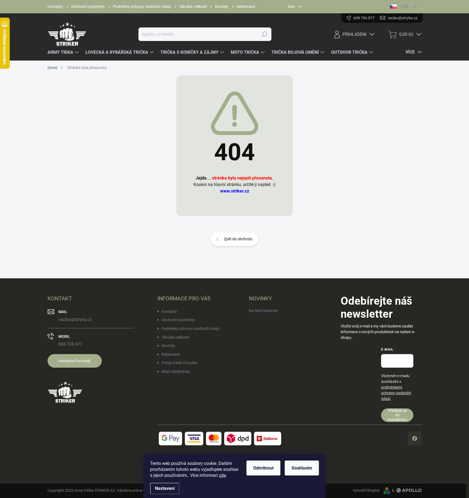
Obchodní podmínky (88, 6)
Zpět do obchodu (238, 239)
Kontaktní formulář (75, 361)
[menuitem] (63, 52)
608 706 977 (70, 344)
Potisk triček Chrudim (179, 363)
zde (222, 475)
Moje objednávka (175, 371)
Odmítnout (263, 468)
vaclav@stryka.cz (75, 319)
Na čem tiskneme (263, 310)
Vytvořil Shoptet (366, 490)
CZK (405, 6)
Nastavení (165, 488)
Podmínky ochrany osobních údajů (142, 6)
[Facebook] (415, 438)
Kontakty (55, 6)
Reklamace (246, 6)
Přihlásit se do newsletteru (397, 415)
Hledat (264, 34)
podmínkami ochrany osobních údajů (396, 393)
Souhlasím (301, 468)
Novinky (222, 6)
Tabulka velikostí (193, 6)
